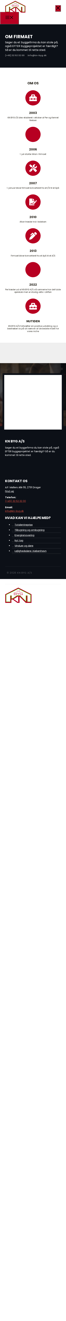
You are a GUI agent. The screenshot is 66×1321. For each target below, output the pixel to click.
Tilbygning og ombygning (30, 530)
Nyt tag (19, 540)
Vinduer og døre (24, 545)
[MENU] (9, 18)
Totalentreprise (24, 524)
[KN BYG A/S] (15, 12)
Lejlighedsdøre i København (31, 551)
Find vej (9, 491)
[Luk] (58, 8)
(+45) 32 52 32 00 (15, 501)
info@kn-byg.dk (14, 511)
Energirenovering (24, 535)
